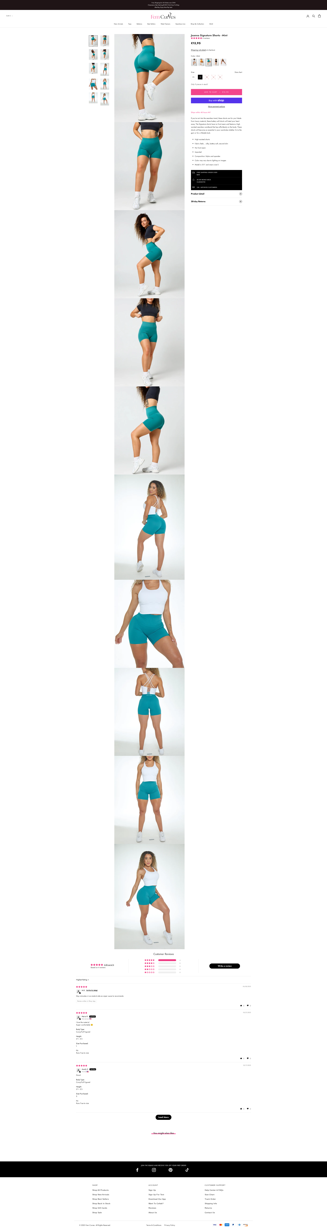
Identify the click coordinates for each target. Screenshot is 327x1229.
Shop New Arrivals (100, 1195)
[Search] (313, 16)
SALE (211, 24)
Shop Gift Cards (99, 1208)
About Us (153, 1213)
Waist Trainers (165, 24)
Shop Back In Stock (101, 1203)
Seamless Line (180, 24)
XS (193, 77)
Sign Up (152, 1190)
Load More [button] (163, 1117)
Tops (129, 24)
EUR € (8, 16)
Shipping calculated (198, 50)
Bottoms (139, 24)
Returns (208, 1208)
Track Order (210, 1199)
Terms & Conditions (154, 1225)
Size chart (238, 72)
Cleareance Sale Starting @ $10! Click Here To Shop (163, 5)
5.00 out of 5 (109, 965)
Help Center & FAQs (214, 1190)
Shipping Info (211, 1203)
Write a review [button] (225, 966)
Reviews (152, 1208)
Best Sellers (151, 24)
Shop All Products (100, 1190)
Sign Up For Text (156, 1195)
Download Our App (157, 1199)
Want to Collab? (156, 1203)
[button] (196, 38)
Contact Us (210, 1213)
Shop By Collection (197, 24)
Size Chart (209, 1195)
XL (220, 77)
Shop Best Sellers (100, 1199)
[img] (81, 987)
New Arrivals (118, 24)
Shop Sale (97, 1213)
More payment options (216, 106)
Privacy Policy (169, 1225)
